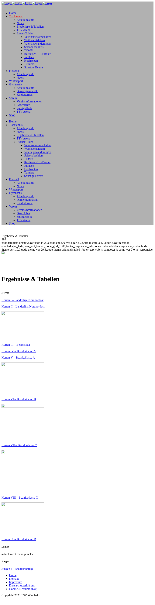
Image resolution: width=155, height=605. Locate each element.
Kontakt (14, 578)
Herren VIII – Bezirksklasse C (20, 497)
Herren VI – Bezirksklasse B (19, 399)
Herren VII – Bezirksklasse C (19, 445)
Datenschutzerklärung (22, 585)
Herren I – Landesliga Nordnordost (22, 300)
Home (12, 575)
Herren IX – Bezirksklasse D (19, 539)
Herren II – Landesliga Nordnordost (23, 306)
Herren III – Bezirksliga (16, 344)
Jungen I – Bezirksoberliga (17, 568)
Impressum (15, 582)
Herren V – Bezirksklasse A (18, 357)
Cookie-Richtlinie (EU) (23, 588)
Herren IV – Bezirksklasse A (19, 351)
